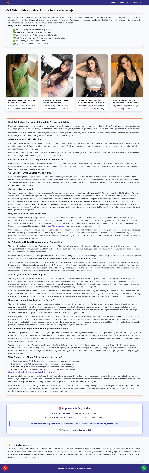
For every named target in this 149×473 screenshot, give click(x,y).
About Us (124, 2)
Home (113, 2)
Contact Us (136, 2)
